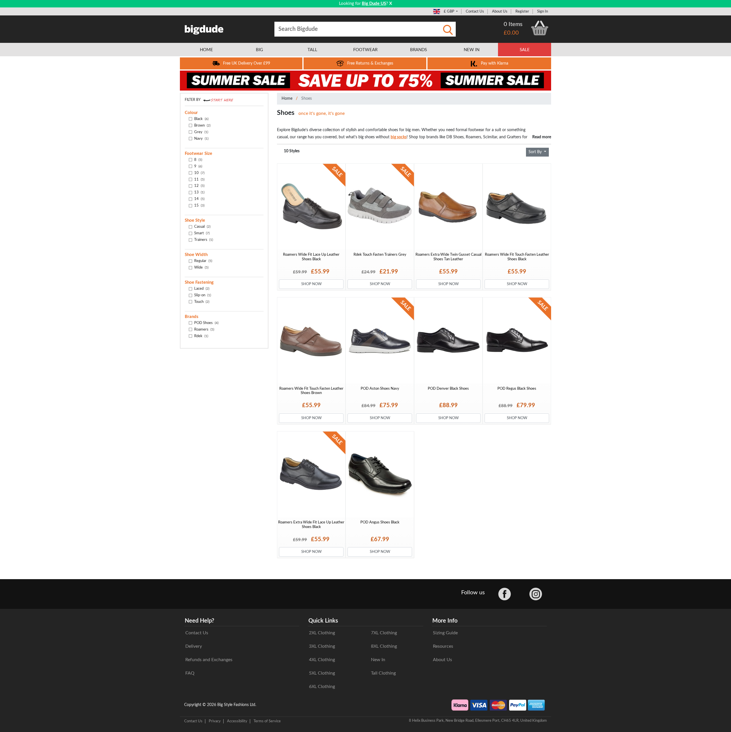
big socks (399, 137)
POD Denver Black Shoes (448, 388)
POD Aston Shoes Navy (380, 388)
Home (287, 99)
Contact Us (475, 11)
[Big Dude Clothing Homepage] (204, 29)
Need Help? (199, 621)
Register (522, 11)
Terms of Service (267, 721)
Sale (525, 50)
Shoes (306, 99)
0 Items (513, 24)
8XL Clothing (384, 646)
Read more (541, 137)
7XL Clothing (384, 633)
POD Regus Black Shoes (516, 388)
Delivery (193, 646)
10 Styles (292, 151)
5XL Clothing (322, 673)
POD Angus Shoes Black (379, 522)
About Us (499, 11)
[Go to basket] (539, 28)
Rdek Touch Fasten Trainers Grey (380, 254)
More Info (444, 621)
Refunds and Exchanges (208, 659)
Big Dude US (374, 3)
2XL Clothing (322, 633)
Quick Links (323, 621)
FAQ (189, 673)
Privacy (215, 721)
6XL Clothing (322, 686)
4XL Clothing (322, 659)
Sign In (542, 11)
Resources (443, 646)
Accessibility (237, 721)
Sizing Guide (445, 633)
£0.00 (511, 33)
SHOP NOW (311, 284)
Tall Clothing (383, 673)
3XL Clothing (322, 646)
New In (378, 659)
